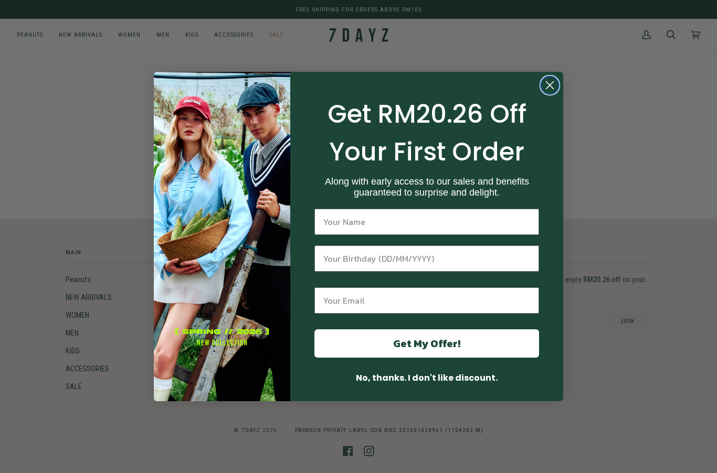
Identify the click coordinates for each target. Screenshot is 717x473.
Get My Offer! (426, 343)
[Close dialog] (550, 85)
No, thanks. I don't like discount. (427, 378)
